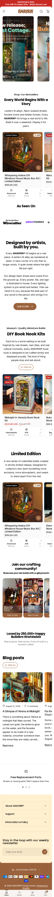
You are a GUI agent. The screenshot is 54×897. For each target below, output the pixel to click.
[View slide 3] (29, 787)
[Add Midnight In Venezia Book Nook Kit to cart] (38, 409)
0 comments (33, 706)
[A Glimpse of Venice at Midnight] (23, 687)
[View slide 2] (26, 787)
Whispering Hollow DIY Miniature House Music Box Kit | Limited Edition (22, 178)
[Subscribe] (44, 851)
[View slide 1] (23, 787)
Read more (8, 745)
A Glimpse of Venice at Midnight (21, 711)
